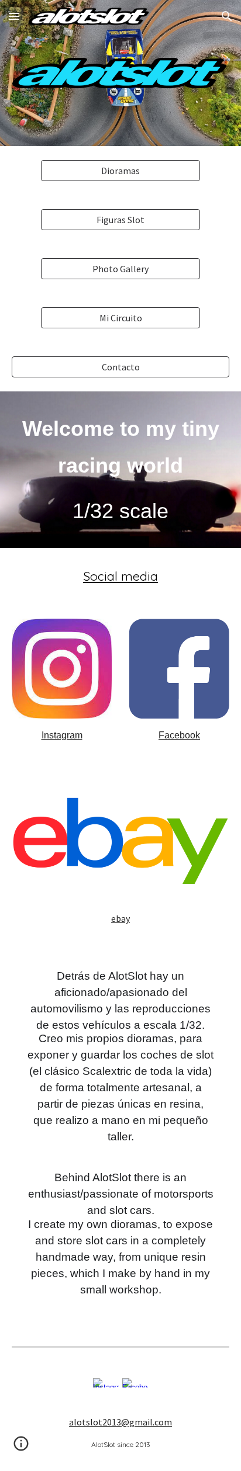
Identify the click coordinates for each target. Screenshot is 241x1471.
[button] (14, 16)
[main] (120, 469)
